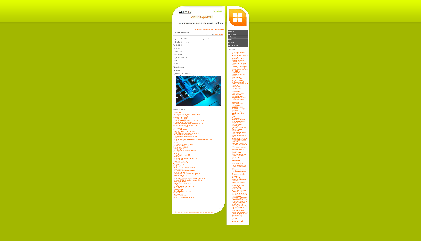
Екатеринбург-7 (178, 149)
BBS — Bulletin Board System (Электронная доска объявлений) (239, 66)
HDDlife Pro (177, 113)
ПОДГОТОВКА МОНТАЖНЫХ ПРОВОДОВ (237, 124)
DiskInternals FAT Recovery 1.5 (183, 186)
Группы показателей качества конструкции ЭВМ (239, 144)
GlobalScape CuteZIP (180, 161)
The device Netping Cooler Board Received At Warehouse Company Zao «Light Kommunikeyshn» (240, 55)
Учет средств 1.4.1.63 (180, 147)
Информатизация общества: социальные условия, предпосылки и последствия (240, 213)
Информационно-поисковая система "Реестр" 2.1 (189, 178)
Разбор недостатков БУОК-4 (239, 136)
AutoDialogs (177, 138)
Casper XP (176, 192)
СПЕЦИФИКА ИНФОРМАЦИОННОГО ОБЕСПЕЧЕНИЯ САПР (240, 198)
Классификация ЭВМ (239, 121)
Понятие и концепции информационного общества (239, 155)
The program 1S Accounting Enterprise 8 (239, 118)
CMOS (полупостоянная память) (240, 115)
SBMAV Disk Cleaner (180, 196)
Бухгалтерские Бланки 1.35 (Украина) (185, 136)
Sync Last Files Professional (182, 122)
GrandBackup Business (180, 117)
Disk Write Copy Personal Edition (184, 171)
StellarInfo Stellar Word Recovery (184, 131)
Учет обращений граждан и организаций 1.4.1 (188, 114)
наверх (210, 212)
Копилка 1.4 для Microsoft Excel (184, 167)
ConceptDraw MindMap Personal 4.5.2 (185, 158)
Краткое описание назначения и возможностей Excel (239, 61)
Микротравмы (236, 152)
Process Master (178, 189)
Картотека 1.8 (178, 194)
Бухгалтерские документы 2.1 (183, 144)
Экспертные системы (239, 148)
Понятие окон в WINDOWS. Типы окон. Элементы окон (239, 190)
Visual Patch (177, 152)
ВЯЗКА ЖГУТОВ (237, 104)
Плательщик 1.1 (178, 177)
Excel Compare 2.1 (179, 169)
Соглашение (206, 29)
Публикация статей (217, 29)
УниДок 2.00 (177, 166)
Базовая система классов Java (238, 186)
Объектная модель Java (238, 183)
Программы (218, 34)
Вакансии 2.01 (178, 160)
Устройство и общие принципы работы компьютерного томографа (239, 100)
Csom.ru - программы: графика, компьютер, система (191, 212)
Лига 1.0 (176, 142)
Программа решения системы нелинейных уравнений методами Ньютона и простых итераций (239, 173)
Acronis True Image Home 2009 (183, 197)
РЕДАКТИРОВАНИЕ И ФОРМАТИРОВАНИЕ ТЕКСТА (239, 140)
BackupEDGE (177, 128)
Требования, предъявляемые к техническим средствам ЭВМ (238, 94)
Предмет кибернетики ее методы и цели (239, 112)
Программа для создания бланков (184, 150)
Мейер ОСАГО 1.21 (179, 188)
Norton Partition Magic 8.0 (181, 155)
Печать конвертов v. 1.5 (181, 145)
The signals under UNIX (239, 201)
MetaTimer (176, 156)
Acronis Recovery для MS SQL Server (185, 125)
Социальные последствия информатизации (237, 88)
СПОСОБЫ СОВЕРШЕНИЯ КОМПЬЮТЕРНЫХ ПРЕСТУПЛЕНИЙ (238, 108)
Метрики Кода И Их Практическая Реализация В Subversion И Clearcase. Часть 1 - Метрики (240, 77)
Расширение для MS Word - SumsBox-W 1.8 (188, 124)
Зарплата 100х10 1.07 (180, 130)
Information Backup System (182, 116)
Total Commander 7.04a (181, 127)
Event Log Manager (179, 181)
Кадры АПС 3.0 (178, 164)
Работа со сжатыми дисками (238, 150)
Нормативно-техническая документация (237, 160)
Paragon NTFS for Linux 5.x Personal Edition (187, 180)
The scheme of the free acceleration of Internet (239, 194)
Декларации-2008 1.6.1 (180, 175)
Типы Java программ (239, 127)
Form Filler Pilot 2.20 (180, 119)
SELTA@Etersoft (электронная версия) (186, 133)
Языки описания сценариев (237, 129)
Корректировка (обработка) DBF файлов (186, 174)
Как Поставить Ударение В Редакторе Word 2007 (239, 179)
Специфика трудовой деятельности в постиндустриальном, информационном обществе (239, 206)
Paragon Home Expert (180, 172)
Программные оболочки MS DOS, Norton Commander (240, 71)
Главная (198, 29)
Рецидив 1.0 (177, 153)
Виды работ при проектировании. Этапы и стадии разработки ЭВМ (240, 166)
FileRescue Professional (181, 141)
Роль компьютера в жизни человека (238, 220)
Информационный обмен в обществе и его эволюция (240, 83)
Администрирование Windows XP (239, 133)
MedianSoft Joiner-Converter (182, 191)
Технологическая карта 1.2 (182, 183)
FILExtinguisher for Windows (182, 134)
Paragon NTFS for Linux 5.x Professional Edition (188, 120)
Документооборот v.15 (180, 163)
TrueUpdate (177, 185)
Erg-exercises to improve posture (240, 217)
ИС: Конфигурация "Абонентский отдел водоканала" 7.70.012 (193, 139)
